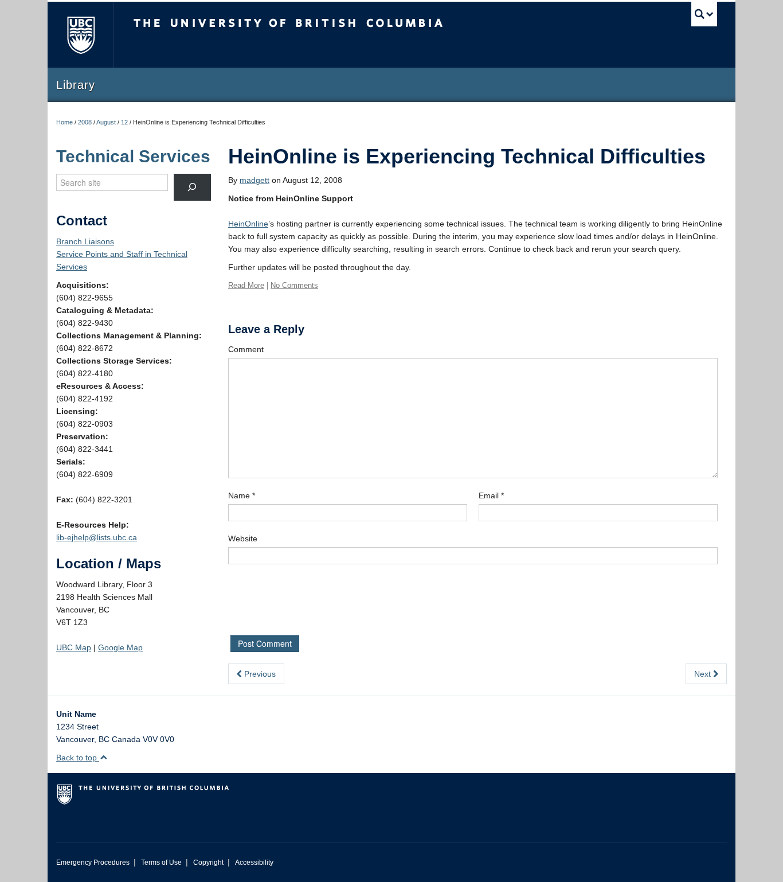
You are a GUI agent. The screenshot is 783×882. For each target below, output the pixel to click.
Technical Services (133, 156)
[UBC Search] (704, 14)
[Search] (192, 187)
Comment (246, 349)
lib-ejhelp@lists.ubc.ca (96, 537)
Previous (259, 673)
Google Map (120, 647)
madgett (254, 180)
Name (241, 495)
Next (703, 673)
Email (491, 495)
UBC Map (73, 647)
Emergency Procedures (93, 862)
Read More (246, 285)
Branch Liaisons (85, 241)
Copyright (208, 862)
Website (242, 538)
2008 (85, 122)
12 (124, 122)
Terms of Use (161, 862)
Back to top (77, 757)
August (106, 122)
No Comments (294, 285)
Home (64, 122)
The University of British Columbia (80, 35)
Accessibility (254, 862)
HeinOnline (248, 223)
